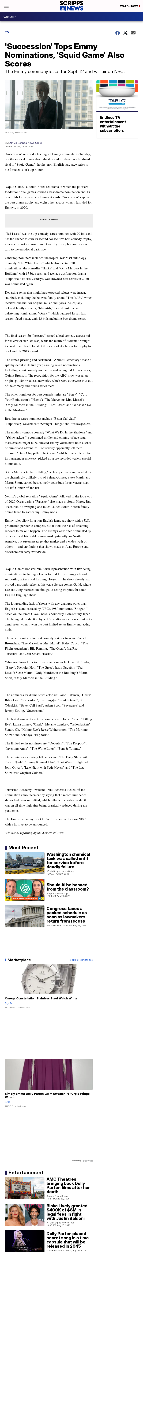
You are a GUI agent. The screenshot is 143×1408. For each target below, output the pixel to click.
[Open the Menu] (6, 6)
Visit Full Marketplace (81, 960)
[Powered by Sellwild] (88, 1160)
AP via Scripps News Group (26, 143)
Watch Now (129, 6)
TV (7, 32)
